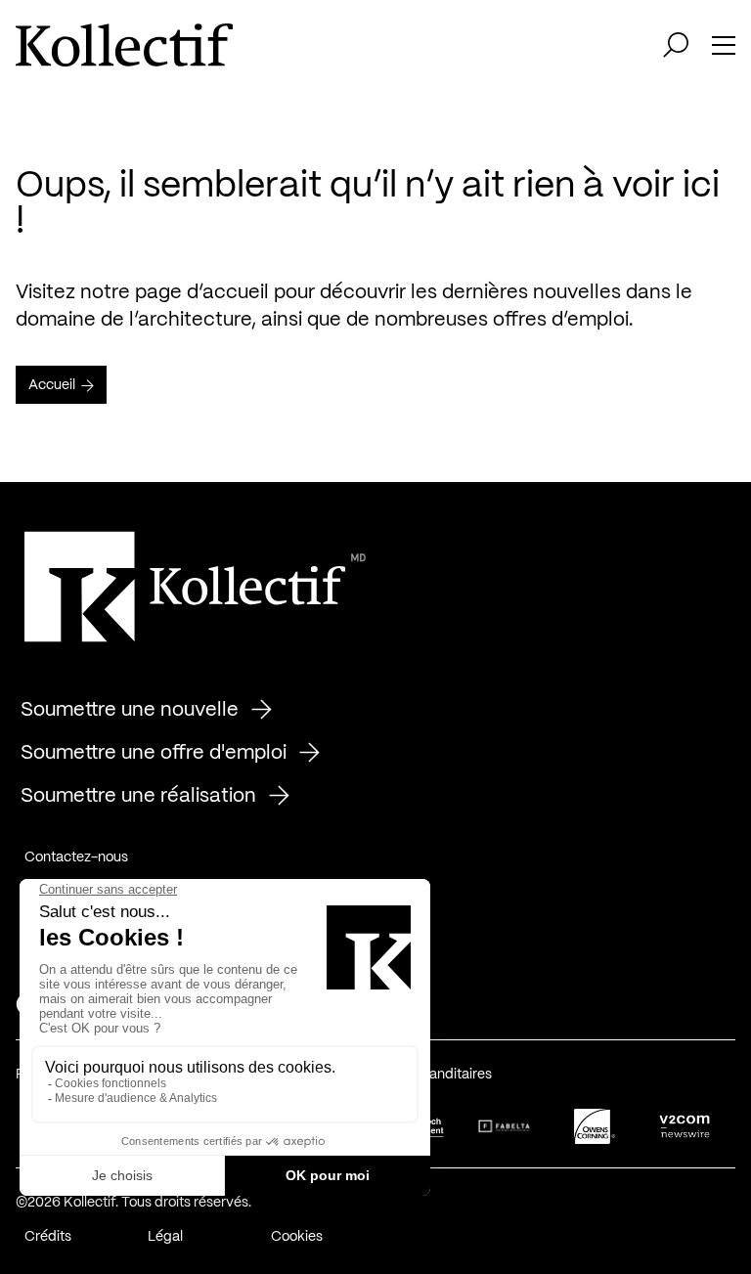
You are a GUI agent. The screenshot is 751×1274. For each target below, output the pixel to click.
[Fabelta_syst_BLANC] (504, 1126)
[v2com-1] (684, 1127)
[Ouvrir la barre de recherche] (675, 45)
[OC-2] (594, 1127)
